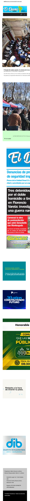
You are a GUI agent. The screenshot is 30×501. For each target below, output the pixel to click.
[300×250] (14, 398)
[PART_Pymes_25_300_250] (14, 308)
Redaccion (8, 71)
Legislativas (21, 71)
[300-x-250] (14, 280)
